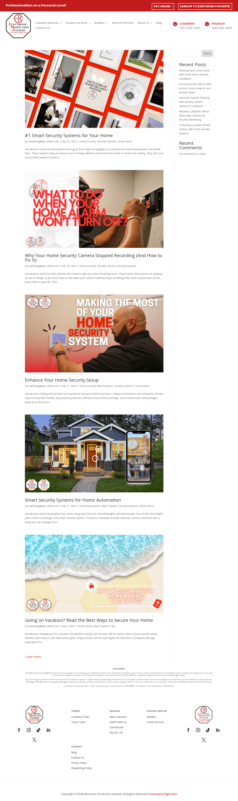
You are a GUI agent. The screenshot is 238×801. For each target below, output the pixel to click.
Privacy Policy (79, 762)
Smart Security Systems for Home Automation (73, 500)
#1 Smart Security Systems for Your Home (69, 135)
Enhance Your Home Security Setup (62, 380)
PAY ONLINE (162, 6)
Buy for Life (116, 732)
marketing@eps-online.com (43, 141)
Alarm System (105, 386)
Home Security (87, 141)
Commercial (116, 727)
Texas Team (78, 722)
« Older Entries (33, 656)
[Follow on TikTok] (38, 730)
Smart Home (125, 141)
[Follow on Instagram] (29, 730)
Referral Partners (123, 23)
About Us (143, 23)
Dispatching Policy (81, 768)
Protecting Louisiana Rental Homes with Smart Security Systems (194, 129)
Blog (159, 23)
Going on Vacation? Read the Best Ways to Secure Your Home (89, 620)
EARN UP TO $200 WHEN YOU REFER (205, 6)
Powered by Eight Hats (163, 794)
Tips (113, 626)
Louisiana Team (80, 716)
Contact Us (43, 28)
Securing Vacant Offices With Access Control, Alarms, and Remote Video (195, 88)
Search (207, 53)
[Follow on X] (34, 740)
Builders (100, 23)
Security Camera (106, 266)
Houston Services (76, 23)
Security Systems (106, 141)
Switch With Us (118, 722)
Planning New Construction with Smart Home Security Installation (194, 74)
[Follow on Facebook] (19, 730)
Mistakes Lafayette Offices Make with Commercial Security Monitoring (194, 115)
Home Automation (89, 506)
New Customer (118, 716)
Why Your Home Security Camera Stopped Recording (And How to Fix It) (93, 257)
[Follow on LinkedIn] (48, 730)
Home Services (155, 722)
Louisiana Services (47, 23)
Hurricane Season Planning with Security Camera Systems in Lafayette (194, 102)
